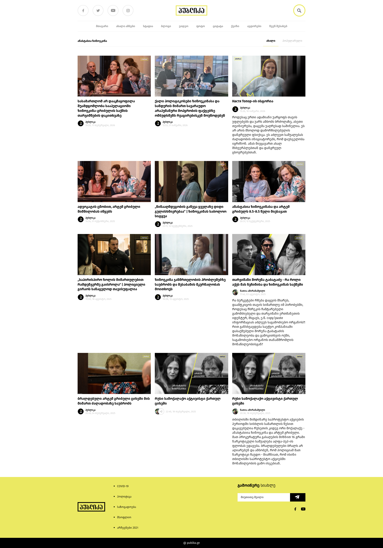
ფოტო (200, 26)
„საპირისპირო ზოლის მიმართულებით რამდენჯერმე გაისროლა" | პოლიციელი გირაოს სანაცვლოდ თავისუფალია (111, 284)
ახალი (270, 40)
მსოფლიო (124, 517)
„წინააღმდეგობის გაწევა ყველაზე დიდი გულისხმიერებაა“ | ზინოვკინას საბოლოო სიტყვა (190, 211)
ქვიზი (235, 26)
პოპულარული (292, 40)
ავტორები (254, 26)
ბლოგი (166, 26)
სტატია (148, 26)
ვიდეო (183, 26)
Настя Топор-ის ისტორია (252, 101)
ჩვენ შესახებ (278, 26)
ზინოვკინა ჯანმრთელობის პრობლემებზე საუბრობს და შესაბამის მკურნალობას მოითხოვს (190, 284)
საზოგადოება (126, 507)
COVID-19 (122, 486)
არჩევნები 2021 (127, 527)
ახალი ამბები (125, 26)
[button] (299, 10)
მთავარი (102, 26)
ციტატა (218, 26)
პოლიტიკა (124, 496)
